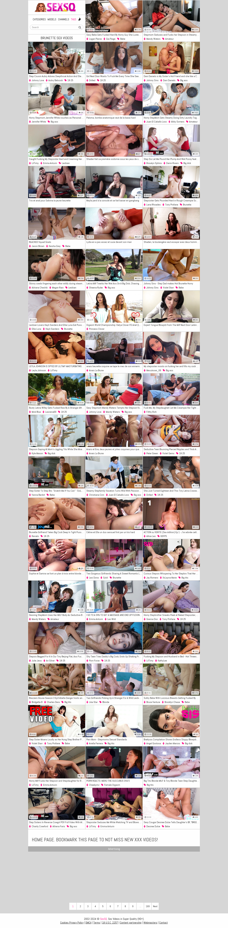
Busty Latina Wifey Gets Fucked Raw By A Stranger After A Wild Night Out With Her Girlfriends (57, 407)
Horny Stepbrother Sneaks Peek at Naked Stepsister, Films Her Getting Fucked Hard (172, 615)
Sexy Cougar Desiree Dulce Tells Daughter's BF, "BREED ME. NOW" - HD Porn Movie (172, 822)
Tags (73, 19)
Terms (96, 922)
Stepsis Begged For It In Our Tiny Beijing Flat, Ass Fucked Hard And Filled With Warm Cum (57, 656)
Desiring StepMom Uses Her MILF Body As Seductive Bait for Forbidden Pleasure (57, 615)
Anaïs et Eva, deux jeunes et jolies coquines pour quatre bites (114, 449)
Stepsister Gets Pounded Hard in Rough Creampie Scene (172, 200)
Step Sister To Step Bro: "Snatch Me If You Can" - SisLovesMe (57, 490)
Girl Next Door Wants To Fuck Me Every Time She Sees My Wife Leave (114, 76)
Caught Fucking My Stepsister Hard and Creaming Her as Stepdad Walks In (57, 159)
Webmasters (150, 922)
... (140, 906)
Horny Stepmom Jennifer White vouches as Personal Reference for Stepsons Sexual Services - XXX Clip (57, 117)
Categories (39, 19)
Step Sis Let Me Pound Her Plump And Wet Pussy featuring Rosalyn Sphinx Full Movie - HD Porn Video (172, 159)
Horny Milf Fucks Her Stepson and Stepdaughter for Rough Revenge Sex (57, 780)
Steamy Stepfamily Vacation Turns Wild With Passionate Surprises (114, 490)
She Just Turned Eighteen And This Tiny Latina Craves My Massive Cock (172, 490)
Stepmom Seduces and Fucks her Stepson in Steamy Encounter (172, 34)
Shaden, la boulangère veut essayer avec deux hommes (171, 242)
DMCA (88, 922)
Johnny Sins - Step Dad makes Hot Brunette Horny (168, 283)
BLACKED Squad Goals (40, 242)
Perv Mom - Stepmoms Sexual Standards (106, 739)
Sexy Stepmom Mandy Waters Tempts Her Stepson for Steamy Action (114, 407)
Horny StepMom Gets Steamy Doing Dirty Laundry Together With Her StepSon (172, 117)
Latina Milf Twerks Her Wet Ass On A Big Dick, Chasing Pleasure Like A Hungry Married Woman (114, 283)
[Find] (79, 27)
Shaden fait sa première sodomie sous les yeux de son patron (114, 159)
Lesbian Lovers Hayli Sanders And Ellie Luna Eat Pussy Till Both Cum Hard (57, 325)
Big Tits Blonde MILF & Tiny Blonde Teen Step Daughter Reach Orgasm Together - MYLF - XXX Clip (172, 780)
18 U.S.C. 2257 (110, 922)
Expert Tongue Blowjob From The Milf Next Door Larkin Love (172, 325)
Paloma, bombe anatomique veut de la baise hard (111, 117)
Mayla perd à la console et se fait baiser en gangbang (112, 200)
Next (155, 906)
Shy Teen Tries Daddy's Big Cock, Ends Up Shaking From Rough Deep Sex (114, 656)
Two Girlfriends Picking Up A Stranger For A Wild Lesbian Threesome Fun (114, 698)
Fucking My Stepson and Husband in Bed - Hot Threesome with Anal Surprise (172, 656)
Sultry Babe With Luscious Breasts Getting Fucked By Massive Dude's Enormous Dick (172, 698)
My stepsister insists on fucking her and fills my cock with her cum (172, 366)
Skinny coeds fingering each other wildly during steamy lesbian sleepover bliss (57, 283)
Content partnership (130, 922)
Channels (63, 19)
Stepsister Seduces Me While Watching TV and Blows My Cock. (114, 822)
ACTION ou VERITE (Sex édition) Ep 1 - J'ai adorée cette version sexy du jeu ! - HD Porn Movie (172, 532)
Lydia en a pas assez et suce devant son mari (109, 242)
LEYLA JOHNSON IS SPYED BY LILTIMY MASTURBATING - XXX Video (57, 366)
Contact (163, 922)
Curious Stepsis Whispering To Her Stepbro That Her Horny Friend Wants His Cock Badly (172, 573)
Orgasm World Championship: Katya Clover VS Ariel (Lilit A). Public (114, 325)
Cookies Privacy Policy (72, 922)
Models (52, 19)
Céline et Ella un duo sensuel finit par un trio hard (110, 532)
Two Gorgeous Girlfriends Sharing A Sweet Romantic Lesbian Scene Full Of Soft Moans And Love (114, 573)
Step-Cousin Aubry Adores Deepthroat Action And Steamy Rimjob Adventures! (57, 76)
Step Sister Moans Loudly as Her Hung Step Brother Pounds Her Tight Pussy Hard (57, 739)
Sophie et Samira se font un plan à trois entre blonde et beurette (57, 573)
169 (148, 906)
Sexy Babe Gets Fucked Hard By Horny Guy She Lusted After (114, 34)
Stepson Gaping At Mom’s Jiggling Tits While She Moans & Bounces (57, 449)
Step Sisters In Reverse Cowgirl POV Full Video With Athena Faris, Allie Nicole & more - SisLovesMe (57, 822)
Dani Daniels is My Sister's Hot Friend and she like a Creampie (172, 76)
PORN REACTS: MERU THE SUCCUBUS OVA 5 (108, 780)
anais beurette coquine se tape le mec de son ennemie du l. (114, 366)
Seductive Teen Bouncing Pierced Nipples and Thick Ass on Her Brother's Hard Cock (172, 449)
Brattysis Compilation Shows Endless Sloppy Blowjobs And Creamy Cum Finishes (172, 739)
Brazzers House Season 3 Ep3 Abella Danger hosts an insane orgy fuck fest (57, 698)
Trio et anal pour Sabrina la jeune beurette (50, 200)
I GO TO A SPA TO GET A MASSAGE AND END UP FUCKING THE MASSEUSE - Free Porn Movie (114, 615)
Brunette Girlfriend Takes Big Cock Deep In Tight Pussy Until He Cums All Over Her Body (57, 532)
